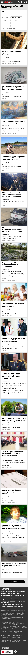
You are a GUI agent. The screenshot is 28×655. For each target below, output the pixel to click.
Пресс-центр (21, 591)
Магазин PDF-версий (14, 593)
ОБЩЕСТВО (5, 170)
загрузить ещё (14, 581)
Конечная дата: (5, 25)
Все (3, 11)
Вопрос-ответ (6, 395)
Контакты (17, 599)
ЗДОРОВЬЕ (5, 350)
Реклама (4, 593)
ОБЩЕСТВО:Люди (7, 315)
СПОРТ (4, 205)
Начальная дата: (5, 23)
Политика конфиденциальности (11, 604)
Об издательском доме (8, 591)
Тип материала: (5, 17)
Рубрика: (4, 20)
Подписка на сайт (7, 599)
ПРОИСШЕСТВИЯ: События (9, 63)
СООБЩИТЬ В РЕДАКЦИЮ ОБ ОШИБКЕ (12, 606)
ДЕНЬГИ (4, 98)
